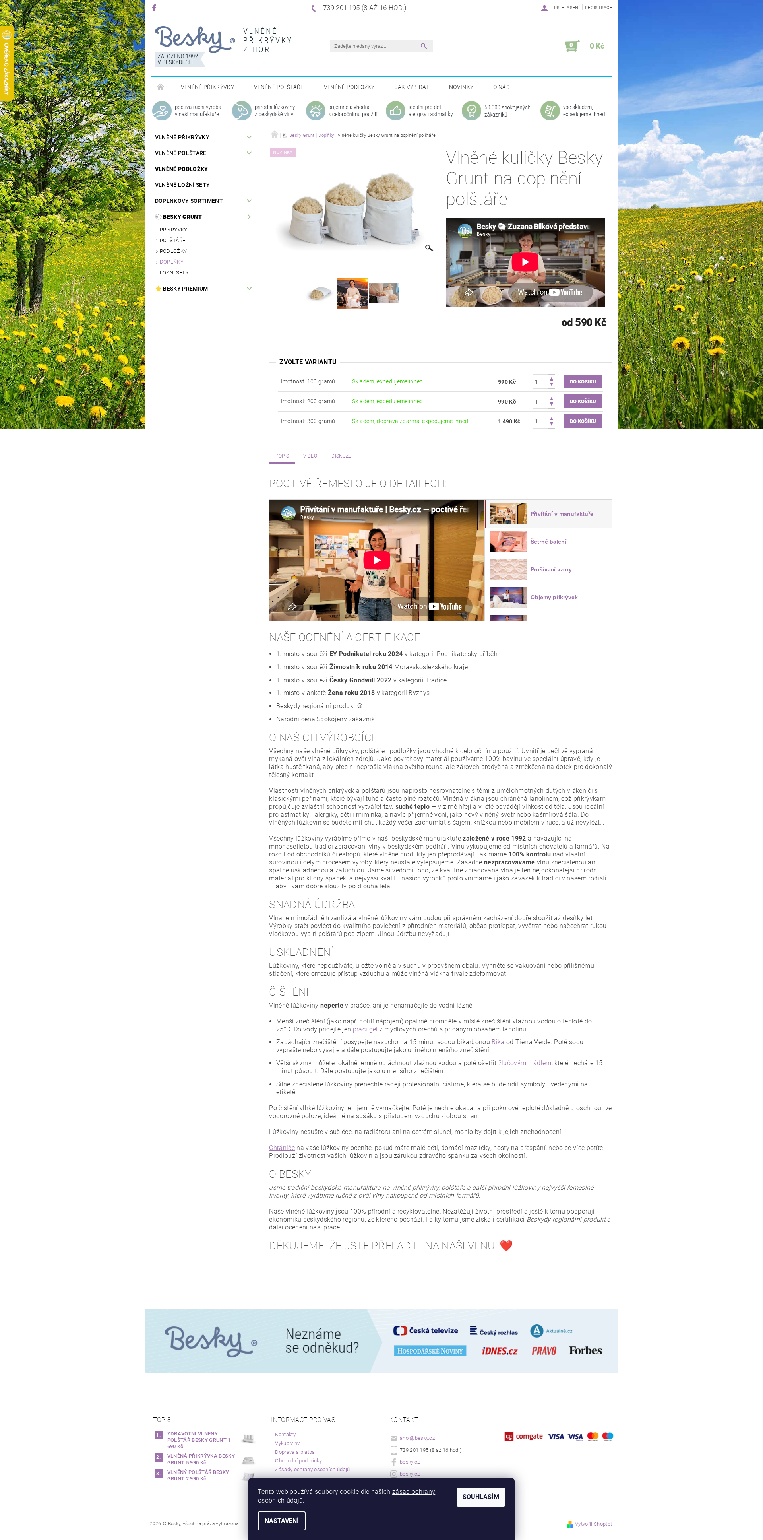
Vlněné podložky (349, 87)
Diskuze (341, 456)
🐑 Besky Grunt (178, 217)
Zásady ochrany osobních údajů (312, 1469)
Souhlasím (481, 1497)
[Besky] (223, 50)
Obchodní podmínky (298, 1461)
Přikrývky (174, 230)
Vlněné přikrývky (207, 87)
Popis (282, 456)
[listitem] (548, 514)
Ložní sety (174, 273)
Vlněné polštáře (279, 87)
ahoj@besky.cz (417, 1438)
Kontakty (285, 1434)
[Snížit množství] (551, 385)
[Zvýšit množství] (551, 378)
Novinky (461, 87)
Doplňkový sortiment (189, 201)
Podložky (173, 251)
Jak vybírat (412, 87)
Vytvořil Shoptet (593, 1524)
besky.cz (410, 1462)
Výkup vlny (287, 1443)
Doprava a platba (295, 1452)
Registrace (598, 7)
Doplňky (172, 262)
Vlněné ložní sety (182, 185)
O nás (501, 87)
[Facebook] (155, 7)
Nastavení (282, 1520)
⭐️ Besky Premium (181, 288)
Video (310, 456)
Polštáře (173, 240)
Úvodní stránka (161, 87)
